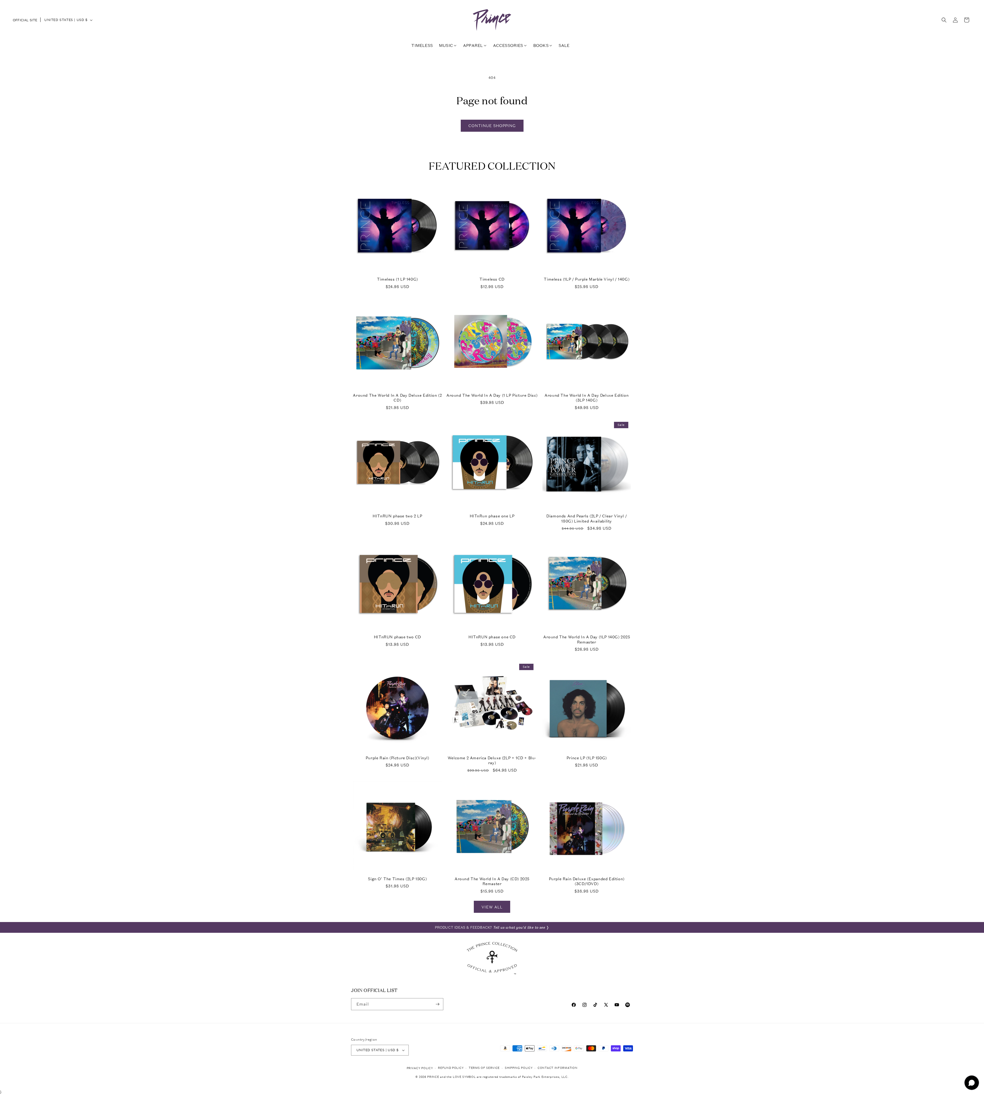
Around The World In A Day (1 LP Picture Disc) (492, 395)
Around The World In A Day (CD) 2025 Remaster (492, 881)
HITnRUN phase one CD (492, 637)
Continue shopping (492, 125)
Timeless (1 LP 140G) (397, 279)
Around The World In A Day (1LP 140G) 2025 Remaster (586, 639)
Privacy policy (420, 1068)
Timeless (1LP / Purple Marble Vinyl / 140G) (586, 279)
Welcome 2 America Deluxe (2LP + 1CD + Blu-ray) (492, 760)
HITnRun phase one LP (492, 516)
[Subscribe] (437, 1004)
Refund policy (451, 1068)
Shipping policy (519, 1068)
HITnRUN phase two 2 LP (397, 516)
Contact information (557, 1068)
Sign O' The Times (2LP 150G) (397, 878)
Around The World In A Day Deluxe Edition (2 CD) (397, 398)
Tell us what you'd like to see (519, 927)
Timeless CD (492, 279)
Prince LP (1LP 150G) (587, 757)
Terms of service (484, 1068)
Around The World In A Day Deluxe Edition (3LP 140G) (587, 398)
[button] (944, 20)
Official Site (25, 20)
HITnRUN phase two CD (397, 637)
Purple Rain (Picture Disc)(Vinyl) (397, 757)
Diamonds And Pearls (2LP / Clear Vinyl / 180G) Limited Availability (586, 519)
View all (492, 906)
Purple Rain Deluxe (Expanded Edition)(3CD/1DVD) (586, 881)
